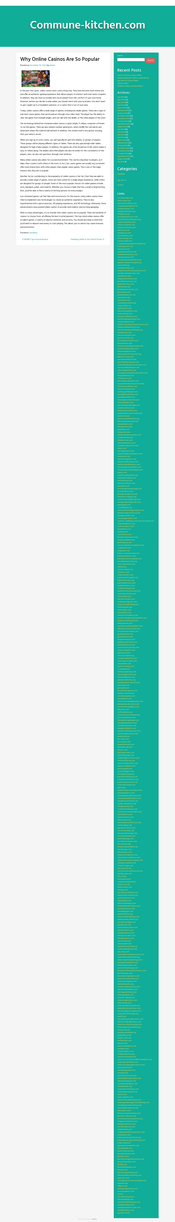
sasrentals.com (123, 486)
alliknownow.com (124, 623)
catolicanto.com (124, 534)
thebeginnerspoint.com (127, 601)
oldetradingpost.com (126, 351)
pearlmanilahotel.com (126, 294)
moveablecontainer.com (127, 340)
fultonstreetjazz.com (126, 335)
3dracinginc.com (124, 612)
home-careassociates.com (128, 553)
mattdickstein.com (125, 930)
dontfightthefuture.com (127, 394)
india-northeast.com (126, 389)
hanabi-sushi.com (124, 1037)
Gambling (33, 232)
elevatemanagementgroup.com (130, 1159)
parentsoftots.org (125, 914)
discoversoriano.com (126, 599)
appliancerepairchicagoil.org (129, 262)
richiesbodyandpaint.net (127, 206)
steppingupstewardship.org (129, 1027)
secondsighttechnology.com (129, 488)
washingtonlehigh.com (126, 1032)
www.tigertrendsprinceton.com (130, 954)
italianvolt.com (123, 432)
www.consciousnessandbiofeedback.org (134, 1059)
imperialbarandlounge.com (128, 405)
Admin (52, 65)
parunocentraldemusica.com (129, 1099)
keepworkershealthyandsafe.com (131, 270)
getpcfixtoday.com (125, 284)
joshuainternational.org (127, 946)
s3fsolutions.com (124, 378)
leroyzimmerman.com (126, 1161)
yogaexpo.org (123, 550)
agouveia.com (123, 1177)
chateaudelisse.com (125, 321)
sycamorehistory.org (126, 1054)
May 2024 (121, 102)
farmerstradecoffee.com (127, 919)
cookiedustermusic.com (127, 809)
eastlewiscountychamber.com (130, 626)
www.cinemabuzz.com (126, 1046)
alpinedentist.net (124, 308)
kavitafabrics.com (124, 814)
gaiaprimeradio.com (125, 744)
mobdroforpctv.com (126, 585)
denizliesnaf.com (124, 868)
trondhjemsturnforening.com (129, 1105)
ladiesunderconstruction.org (129, 354)
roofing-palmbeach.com (127, 391)
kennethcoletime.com (126, 725)
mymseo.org (122, 1183)
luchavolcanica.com (125, 817)
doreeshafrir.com (124, 698)
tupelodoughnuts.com (126, 459)
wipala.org (121, 566)
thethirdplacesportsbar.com (129, 1078)
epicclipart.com (124, 292)
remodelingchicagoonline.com (130, 1019)
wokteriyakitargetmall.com (129, 499)
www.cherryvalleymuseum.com (130, 346)
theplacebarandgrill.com (127, 846)
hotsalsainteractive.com (127, 216)
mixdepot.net (123, 1048)
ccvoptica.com (123, 1029)
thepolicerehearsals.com (127, 620)
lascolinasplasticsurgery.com (129, 1011)
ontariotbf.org (123, 265)
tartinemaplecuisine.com (127, 733)
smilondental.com (124, 480)
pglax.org (121, 787)
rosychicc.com (123, 572)
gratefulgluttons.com (126, 583)
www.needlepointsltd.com (128, 1005)
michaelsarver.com (125, 491)
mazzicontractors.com (126, 1075)
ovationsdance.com (125, 526)
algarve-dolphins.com (126, 766)
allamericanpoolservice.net (128, 513)
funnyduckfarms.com (126, 1153)
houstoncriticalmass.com (127, 615)
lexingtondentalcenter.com (129, 502)
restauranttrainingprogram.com (130, 510)
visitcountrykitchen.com (127, 763)
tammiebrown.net (125, 747)
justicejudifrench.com (126, 717)
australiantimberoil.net (127, 359)
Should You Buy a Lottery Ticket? (130, 86)
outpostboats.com (125, 574)
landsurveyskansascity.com (128, 986)
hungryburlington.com (126, 728)
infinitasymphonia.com (126, 671)
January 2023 (122, 145)
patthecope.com (124, 873)
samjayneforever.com (126, 1124)
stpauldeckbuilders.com (127, 989)
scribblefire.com (124, 548)
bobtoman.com (123, 300)
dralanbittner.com (125, 440)
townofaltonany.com (126, 784)
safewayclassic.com (125, 257)
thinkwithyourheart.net (127, 410)
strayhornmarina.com (126, 639)
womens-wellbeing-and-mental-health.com (135, 521)
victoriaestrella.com (125, 830)
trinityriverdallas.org (125, 539)
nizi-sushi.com (123, 739)
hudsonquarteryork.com (127, 1091)
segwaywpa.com (124, 900)
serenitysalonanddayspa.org (129, 219)
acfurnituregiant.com (126, 224)
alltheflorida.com (124, 1129)
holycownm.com (124, 819)
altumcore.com (123, 884)
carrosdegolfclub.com (126, 370)
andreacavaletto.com (126, 556)
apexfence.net (123, 1212)
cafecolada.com (124, 596)
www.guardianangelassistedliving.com (133, 1102)
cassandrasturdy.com (126, 588)
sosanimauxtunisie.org (126, 303)
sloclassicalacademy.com (127, 631)
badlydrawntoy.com (125, 932)
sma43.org (121, 1016)
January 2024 (122, 113)
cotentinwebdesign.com (127, 348)
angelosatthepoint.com (127, 854)
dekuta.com (122, 1043)
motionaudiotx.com (125, 1191)
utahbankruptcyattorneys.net (129, 413)
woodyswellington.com (127, 1083)
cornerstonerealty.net (126, 1056)
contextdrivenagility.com (128, 706)
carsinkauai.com (124, 1134)
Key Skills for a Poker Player (127, 80)
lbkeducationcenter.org (127, 537)
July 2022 (120, 161)
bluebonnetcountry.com (127, 289)
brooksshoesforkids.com (127, 892)
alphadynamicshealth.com (128, 1145)
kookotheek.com (124, 313)
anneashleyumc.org (125, 984)
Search (120, 55)
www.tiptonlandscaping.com (129, 1024)
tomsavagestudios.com (127, 518)
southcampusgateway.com (128, 319)
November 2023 (123, 118)
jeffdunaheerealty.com (127, 965)
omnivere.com (123, 230)
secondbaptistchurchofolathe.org (131, 1180)
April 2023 (121, 137)
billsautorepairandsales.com (129, 1113)
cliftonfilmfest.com (125, 402)
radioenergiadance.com (127, 311)
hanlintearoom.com (125, 1151)
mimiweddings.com (125, 1199)
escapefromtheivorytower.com (130, 383)
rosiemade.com (123, 456)
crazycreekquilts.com (126, 650)
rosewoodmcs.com (125, 1051)
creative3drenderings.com (128, 916)
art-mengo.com (124, 741)
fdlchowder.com (124, 1002)
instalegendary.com (125, 268)
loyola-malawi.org (125, 569)
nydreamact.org (124, 276)
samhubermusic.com (125, 1210)
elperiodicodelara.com (127, 203)
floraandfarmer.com (125, 375)
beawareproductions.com (128, 704)
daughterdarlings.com (126, 211)
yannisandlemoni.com (126, 443)
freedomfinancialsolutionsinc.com (131, 970)
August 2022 (122, 159)
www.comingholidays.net (128, 604)
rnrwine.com (122, 1169)
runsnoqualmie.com (125, 994)
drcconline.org (123, 844)
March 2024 (121, 107)
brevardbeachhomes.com (128, 381)
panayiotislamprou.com (127, 316)
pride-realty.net (124, 1142)
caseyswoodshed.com (126, 863)
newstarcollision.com (126, 483)
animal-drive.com (124, 887)
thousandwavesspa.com (127, 833)
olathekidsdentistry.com (127, 461)
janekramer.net (123, 736)
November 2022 (123, 150)
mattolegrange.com (125, 755)
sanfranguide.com (124, 607)
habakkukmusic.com (125, 938)
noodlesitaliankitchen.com (128, 273)
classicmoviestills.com (126, 593)
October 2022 (122, 153)
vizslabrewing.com (125, 437)
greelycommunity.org (126, 679)
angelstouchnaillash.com (127, 475)
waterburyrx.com (124, 849)
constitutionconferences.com (130, 871)
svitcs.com (121, 876)
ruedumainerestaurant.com (128, 682)
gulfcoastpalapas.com (126, 903)
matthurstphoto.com (126, 1126)
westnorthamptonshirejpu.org (130, 329)
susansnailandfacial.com (127, 949)
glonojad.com (123, 688)
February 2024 (122, 110)
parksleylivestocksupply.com (129, 558)
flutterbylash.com (124, 1148)
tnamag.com (122, 889)
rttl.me (120, 1194)
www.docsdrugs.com (126, 997)
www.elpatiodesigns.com (128, 1089)
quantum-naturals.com (126, 1116)
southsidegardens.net (126, 1070)
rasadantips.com (124, 233)
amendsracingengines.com (128, 976)
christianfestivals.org (126, 760)
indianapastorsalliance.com (128, 857)
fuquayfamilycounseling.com (129, 1175)
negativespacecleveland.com (129, 790)
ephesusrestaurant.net (126, 1081)
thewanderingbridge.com (128, 720)
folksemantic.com (124, 426)
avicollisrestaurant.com (127, 841)
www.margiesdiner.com (127, 1000)
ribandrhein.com (124, 529)
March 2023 (121, 140)
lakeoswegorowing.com (127, 1172)
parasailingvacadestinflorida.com (131, 1140)
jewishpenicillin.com (125, 515)
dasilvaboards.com (125, 634)
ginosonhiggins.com (125, 771)
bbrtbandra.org (123, 286)
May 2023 (121, 134)
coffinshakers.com (125, 712)
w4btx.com (122, 472)
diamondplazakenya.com (127, 1107)
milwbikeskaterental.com (128, 779)
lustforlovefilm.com (125, 666)
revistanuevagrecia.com (127, 690)
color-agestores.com (126, 564)
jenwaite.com (123, 1156)
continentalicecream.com (128, 647)
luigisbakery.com (124, 1035)
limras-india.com (124, 200)
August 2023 (122, 126)
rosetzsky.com (123, 685)
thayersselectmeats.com (127, 895)
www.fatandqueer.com (127, 981)
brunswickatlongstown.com (129, 731)
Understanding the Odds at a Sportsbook (133, 78)
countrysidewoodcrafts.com (129, 259)
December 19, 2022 (38, 65)
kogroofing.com (124, 305)
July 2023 (120, 129)
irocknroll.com (123, 416)
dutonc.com (122, 749)
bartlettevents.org (125, 338)
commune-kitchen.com (127, 661)
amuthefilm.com (124, 663)
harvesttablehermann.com (128, 367)
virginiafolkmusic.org (126, 523)
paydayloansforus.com (126, 251)
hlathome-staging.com (127, 496)
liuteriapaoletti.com (126, 793)
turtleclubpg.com (124, 825)
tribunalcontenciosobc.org (128, 628)
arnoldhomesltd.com (126, 397)
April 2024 (121, 105)
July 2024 (120, 97)
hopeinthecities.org (125, 580)
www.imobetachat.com (127, 927)
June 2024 (121, 99)
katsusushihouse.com (126, 677)
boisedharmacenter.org (127, 561)
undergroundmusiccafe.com (129, 1207)
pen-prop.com (123, 951)
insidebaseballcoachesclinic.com (131, 1132)
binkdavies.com (123, 653)
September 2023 (123, 124)
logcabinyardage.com (126, 922)
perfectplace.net (124, 542)
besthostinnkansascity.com (128, 1202)
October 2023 (122, 121)
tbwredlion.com (124, 1110)
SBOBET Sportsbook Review (35, 239)
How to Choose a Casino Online (129, 75)
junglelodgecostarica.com (128, 758)
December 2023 (123, 115)
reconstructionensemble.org (129, 811)
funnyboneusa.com (125, 806)
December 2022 (123, 148)
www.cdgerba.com (125, 1097)
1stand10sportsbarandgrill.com (130, 469)
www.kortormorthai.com (127, 978)
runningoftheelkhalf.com (127, 962)
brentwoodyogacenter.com (129, 1021)
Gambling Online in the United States (86, 239)
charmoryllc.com (124, 609)
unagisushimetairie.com (127, 278)
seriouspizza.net (124, 879)
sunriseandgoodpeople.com (129, 795)
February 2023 (122, 142)
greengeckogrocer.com (127, 494)
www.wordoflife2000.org (128, 418)
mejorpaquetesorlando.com (129, 467)
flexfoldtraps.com (125, 973)
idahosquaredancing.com (127, 421)
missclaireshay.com (125, 198)
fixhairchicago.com (125, 865)
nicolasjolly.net (123, 669)
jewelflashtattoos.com (127, 281)
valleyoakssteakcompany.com (130, 860)
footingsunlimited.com (127, 992)
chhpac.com (122, 1186)
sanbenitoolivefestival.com (129, 591)
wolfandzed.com (124, 1040)
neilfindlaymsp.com (125, 838)
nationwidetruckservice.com (129, 822)
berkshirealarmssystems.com (129, 434)
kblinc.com (121, 448)
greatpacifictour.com (126, 828)
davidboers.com (124, 924)
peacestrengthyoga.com (127, 967)
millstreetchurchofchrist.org (129, 1137)
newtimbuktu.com (125, 235)
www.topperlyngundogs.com (129, 959)
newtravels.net (123, 249)
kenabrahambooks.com (127, 658)
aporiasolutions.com (126, 898)
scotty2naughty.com (126, 696)
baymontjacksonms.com (127, 782)
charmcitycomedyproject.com (130, 701)
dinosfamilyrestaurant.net (128, 362)
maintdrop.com (123, 297)
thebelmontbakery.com (127, 254)
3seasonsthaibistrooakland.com (130, 545)
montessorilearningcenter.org (130, 1118)
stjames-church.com (125, 693)
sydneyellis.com (124, 504)
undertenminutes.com (126, 227)
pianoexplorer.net (125, 1067)
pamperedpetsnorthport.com (129, 453)
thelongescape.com (125, 752)
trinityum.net (122, 1072)
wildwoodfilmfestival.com (128, 327)
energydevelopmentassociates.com (132, 373)
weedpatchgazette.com (127, 445)
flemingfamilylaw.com (126, 1167)
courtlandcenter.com (126, 836)
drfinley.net (122, 1164)
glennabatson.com (125, 636)
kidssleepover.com (125, 246)
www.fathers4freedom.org (128, 957)
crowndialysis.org (124, 507)
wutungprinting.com (126, 774)
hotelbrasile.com (124, 332)
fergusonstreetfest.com (127, 1121)
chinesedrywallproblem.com (129, 798)
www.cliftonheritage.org (127, 1013)
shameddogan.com (125, 911)
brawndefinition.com (126, 644)
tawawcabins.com (125, 424)
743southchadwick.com (127, 386)
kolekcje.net (122, 531)
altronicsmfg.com (124, 238)
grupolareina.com (124, 343)
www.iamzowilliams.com (127, 1062)
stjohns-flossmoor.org (126, 803)
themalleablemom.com (127, 723)
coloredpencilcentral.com (128, 399)
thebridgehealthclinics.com (128, 906)
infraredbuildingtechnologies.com (131, 364)
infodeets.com (123, 214)
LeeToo (94, 1219)
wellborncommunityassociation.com (132, 324)
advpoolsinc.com (124, 852)
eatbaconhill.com (124, 241)
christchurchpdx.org (125, 655)
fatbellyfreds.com (124, 1086)
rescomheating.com (125, 1196)
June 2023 (121, 132)
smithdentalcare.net (125, 1204)
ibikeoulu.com (123, 709)
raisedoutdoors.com (126, 408)
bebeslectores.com (125, 356)
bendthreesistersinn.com (127, 801)
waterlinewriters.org (126, 908)
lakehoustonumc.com (126, 935)
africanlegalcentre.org (126, 674)
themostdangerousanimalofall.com (132, 618)
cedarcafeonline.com (126, 222)
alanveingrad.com (124, 768)
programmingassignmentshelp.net (131, 243)
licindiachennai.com (125, 208)
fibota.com (122, 1094)
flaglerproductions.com (127, 642)
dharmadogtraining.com (127, 1188)
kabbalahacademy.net (126, 478)
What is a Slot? (123, 83)
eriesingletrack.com (125, 451)
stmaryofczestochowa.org (128, 714)
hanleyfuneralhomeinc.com (128, 464)
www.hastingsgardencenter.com (131, 1064)
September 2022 (123, 156)
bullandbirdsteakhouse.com (129, 1008)
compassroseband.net (126, 881)
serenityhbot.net (124, 943)
